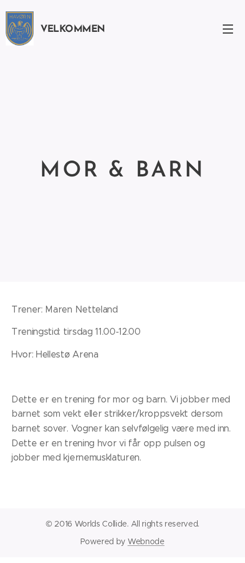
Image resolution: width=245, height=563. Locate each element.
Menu (228, 28)
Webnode (146, 541)
